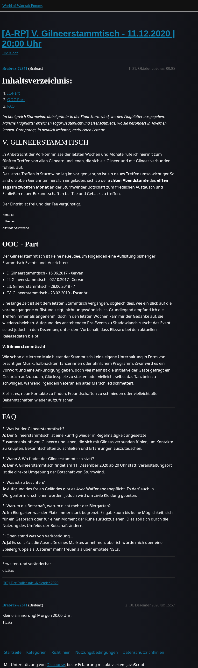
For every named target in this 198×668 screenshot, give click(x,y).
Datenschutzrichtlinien (143, 652)
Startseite (12, 652)
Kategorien (36, 652)
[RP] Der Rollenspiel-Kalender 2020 (30, 583)
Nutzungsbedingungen (96, 652)
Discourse (56, 664)
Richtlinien (61, 652)
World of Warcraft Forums (22, 6)
